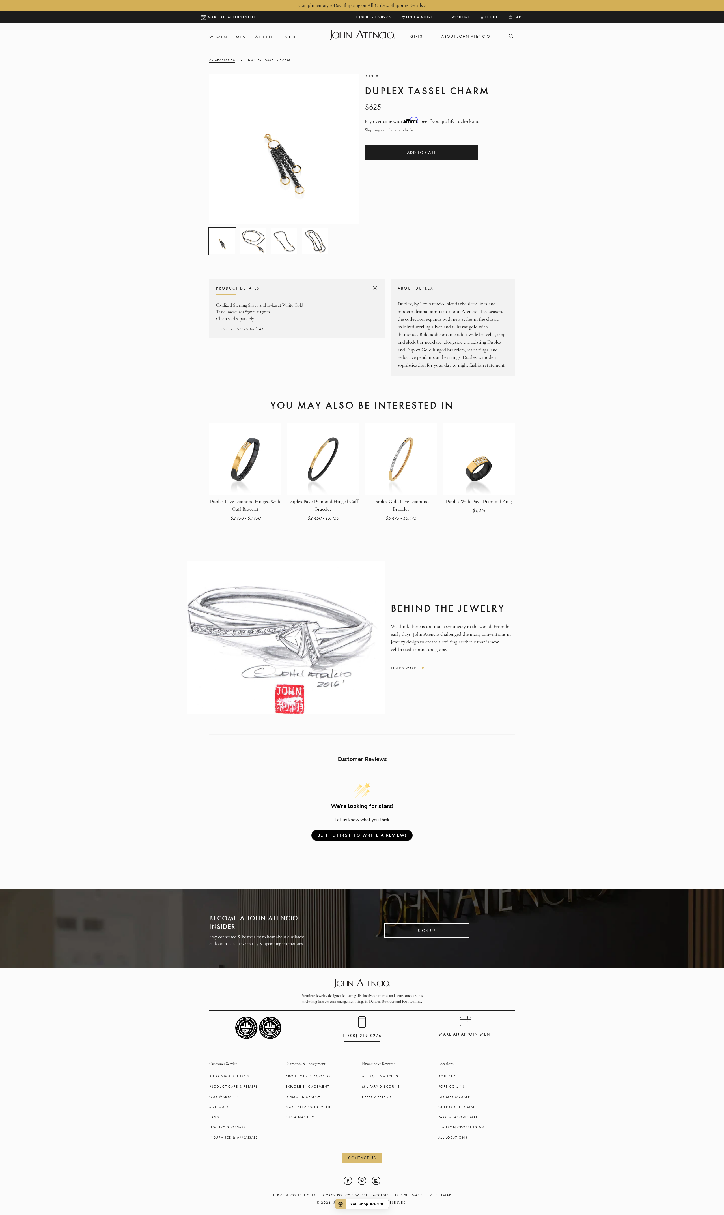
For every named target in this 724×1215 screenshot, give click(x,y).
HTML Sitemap (438, 1195)
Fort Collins (451, 1086)
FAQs (214, 1117)
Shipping (372, 130)
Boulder (447, 1076)
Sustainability (300, 1117)
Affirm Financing (380, 1076)
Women (218, 37)
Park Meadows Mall (458, 1117)
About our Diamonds (308, 1076)
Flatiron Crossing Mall (463, 1127)
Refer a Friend (376, 1097)
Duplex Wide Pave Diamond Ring (478, 501)
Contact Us (362, 1157)
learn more (405, 667)
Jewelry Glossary (227, 1127)
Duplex (371, 76)
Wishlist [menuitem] (460, 17)
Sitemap (412, 1195)
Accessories (222, 60)
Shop (290, 37)
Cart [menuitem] (518, 17)
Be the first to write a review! (362, 835)
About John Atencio (465, 36)
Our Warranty (224, 1097)
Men (241, 37)
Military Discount (381, 1086)
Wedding (265, 37)
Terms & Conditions (294, 1195)
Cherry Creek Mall (457, 1107)
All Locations (452, 1137)
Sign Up (427, 930)
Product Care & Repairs (233, 1086)
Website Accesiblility (377, 1195)
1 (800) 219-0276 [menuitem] (373, 17)
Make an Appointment (308, 1107)
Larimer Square (454, 1097)
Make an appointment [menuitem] (231, 17)
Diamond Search (303, 1097)
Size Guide (220, 1107)
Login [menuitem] (491, 17)
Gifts (416, 36)
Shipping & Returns (229, 1076)
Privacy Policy (335, 1195)
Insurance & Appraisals (233, 1137)
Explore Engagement (307, 1086)
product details (296, 288)
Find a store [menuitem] (419, 17)
